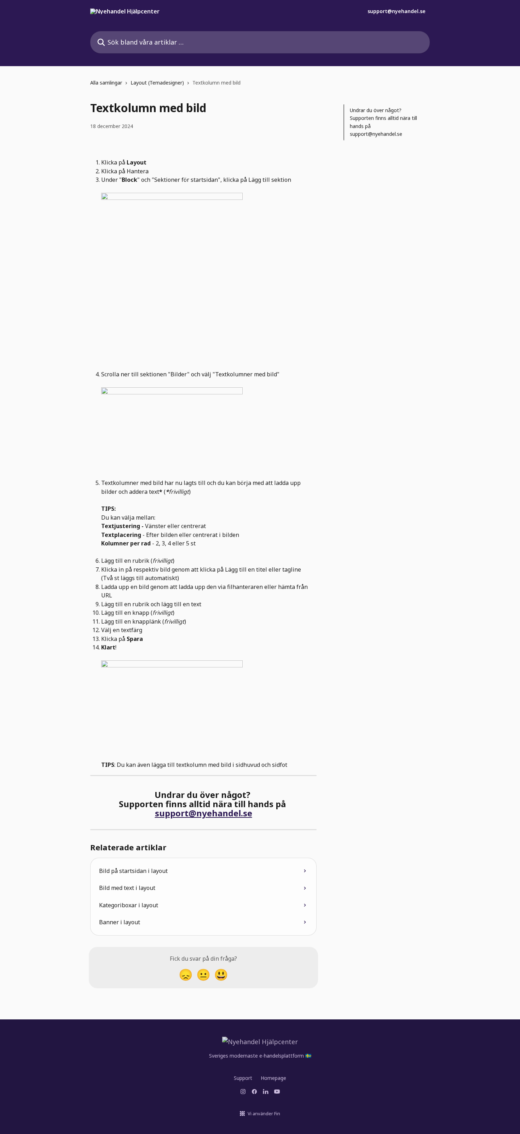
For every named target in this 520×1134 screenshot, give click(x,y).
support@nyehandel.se (397, 11)
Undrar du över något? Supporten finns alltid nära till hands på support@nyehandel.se (383, 122)
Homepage (273, 1078)
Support (243, 1078)
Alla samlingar (106, 82)
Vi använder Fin (264, 1113)
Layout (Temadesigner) (157, 82)
